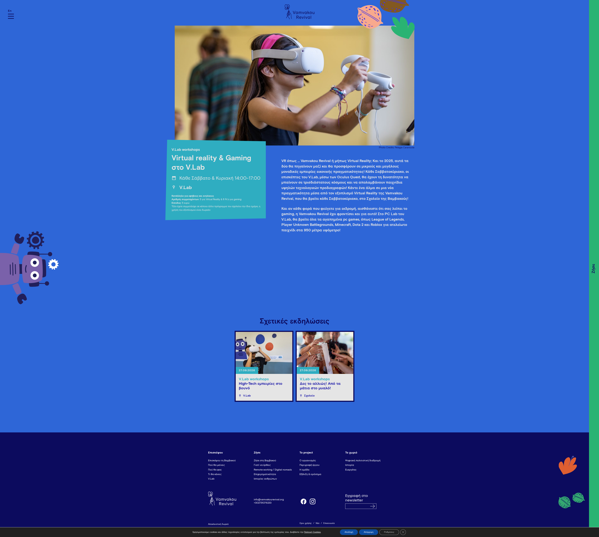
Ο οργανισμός (308, 460)
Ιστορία (349, 465)
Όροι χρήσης (306, 523)
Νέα (317, 523)
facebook (303, 501)
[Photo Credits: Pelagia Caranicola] (294, 84)
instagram (313, 501)
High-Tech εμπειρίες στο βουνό (260, 386)
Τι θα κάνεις (215, 474)
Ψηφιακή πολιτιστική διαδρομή (362, 460)
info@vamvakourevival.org (269, 499)
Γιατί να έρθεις (262, 465)
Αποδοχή (349, 532)
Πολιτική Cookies (312, 532)
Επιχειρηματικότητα (265, 474)
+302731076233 (262, 503)
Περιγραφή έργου (309, 465)
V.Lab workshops (186, 150)
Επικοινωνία (329, 523)
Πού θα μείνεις (216, 465)
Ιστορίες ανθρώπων (265, 479)
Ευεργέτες (351, 469)
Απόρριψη (368, 532)
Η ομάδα (304, 469)
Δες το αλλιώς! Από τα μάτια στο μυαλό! (320, 386)
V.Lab (185, 187)
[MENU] (11, 16)
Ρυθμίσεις (389, 532)
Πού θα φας (215, 469)
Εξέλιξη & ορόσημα (310, 474)
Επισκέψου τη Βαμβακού (222, 460)
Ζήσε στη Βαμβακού (265, 460)
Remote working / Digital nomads (273, 469)
